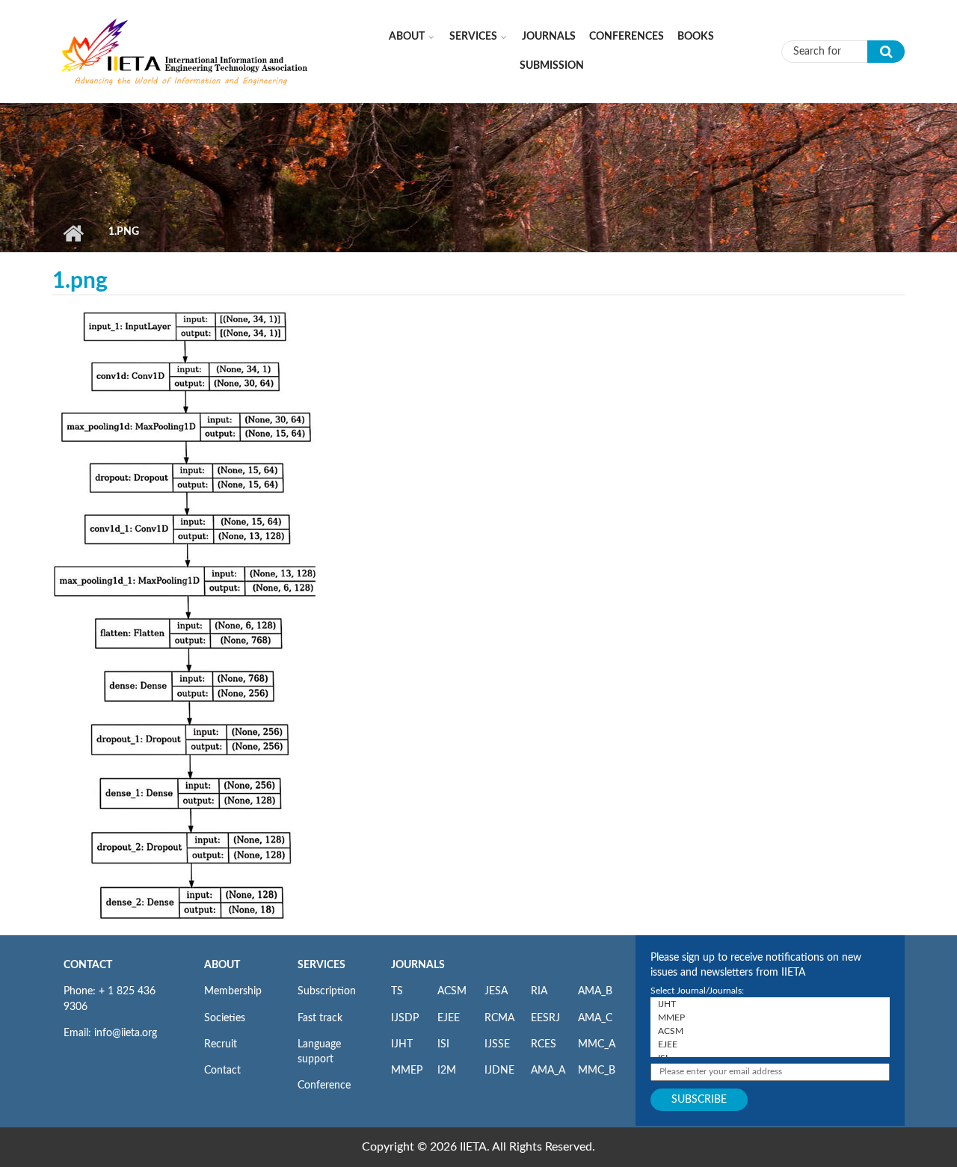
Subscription (327, 991)
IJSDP (405, 1018)
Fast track (320, 1018)
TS (397, 991)
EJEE (448, 1018)
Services (473, 36)
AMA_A (548, 1070)
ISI (443, 1044)
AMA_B (595, 991)
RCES (543, 1044)
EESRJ (545, 1018)
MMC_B (596, 1070)
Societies (224, 1018)
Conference (324, 1085)
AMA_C (595, 1018)
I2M (446, 1070)
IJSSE (497, 1044)
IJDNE (499, 1070)
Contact (222, 1070)
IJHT (402, 1044)
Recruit (220, 1044)
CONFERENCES (626, 36)
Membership (233, 991)
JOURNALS (418, 965)
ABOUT (222, 965)
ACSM (452, 991)
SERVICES (321, 965)
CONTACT (88, 965)
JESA (496, 991)
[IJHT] (770, 1004)
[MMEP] (770, 1017)
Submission (552, 66)
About (407, 36)
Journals (549, 36)
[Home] (185, 50)
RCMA (499, 1018)
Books (695, 36)
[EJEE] (770, 1044)
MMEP (406, 1070)
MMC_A (596, 1044)
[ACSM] (770, 1031)
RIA (539, 991)
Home (72, 233)
